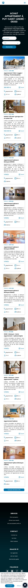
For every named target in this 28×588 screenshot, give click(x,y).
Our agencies (14, 553)
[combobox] (9, 38)
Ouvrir (21, 87)
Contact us (14, 535)
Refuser (19, 585)
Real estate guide (14, 559)
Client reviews (14, 541)
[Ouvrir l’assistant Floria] (25, 585)
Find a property (14, 517)
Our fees (14, 538)
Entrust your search (14, 520)
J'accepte (9, 585)
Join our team (14, 556)
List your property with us (14, 523)
